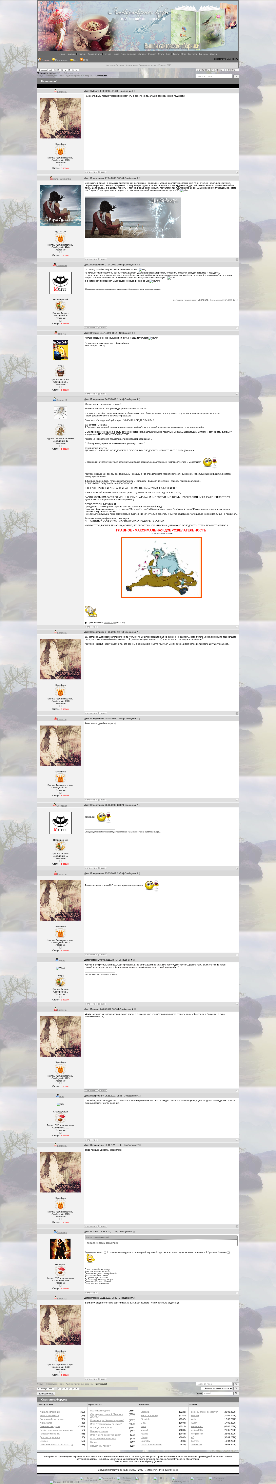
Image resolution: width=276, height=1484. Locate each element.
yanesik (145, 1430)
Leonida (195, 1415)
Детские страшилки (50, 1437)
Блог (168, 54)
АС (192, 1437)
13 (139, 1145)
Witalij (62, 960)
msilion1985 (197, 1430)
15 (134, 1298)
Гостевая (192, 54)
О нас (62, 54)
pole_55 (62, 334)
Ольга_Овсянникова (151, 1444)
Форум (176, 54)
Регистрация (61, 60)
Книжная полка (128, 54)
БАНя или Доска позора (52, 1419)
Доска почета (95, 54)
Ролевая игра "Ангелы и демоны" (107, 1420)
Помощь (81, 54)
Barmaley (62, 1232)
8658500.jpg (110, 622)
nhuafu (144, 1437)
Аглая (194, 1423)
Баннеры (203, 54)
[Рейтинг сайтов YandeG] (199, 1482)
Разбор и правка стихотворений (56, 1430)
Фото (183, 54)
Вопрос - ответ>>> (49, 1415)
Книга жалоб (101, 76)
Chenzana (61, 265)
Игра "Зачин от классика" (103, 1438)
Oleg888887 (197, 1433)
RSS (85, 60)
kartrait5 (195, 1441)
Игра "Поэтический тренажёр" (105, 1435)
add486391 (196, 1444)
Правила (71, 54)
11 (135, 1009)
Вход (75, 60)
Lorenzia (77, 73)
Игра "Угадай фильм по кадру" (106, 1424)
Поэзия (107, 54)
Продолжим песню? (50, 1433)
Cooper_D (61, 400)
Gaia (143, 1423)
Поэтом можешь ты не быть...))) (56, 1444)
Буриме (44, 1441)
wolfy (193, 1419)
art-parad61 (197, 1426)
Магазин (142, 54)
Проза (116, 54)
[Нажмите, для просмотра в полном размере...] (161, 597)
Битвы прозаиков (99, 1431)
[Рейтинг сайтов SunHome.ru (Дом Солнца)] (125, 1482)
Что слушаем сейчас (101, 1427)
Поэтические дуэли (50, 1426)
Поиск (161, 65)
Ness (143, 1426)
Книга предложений (50, 1412)
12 (139, 1095)
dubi (61, 1096)
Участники (131, 65)
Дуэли (161, 54)
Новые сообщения (114, 65)
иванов (144, 1433)
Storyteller (146, 1419)
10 (134, 960)
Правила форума (147, 65)
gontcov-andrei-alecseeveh (204, 1412)
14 (134, 1231)
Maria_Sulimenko (65, 73)
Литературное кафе (55, 76)
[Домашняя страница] (102, 172)
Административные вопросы (79, 76)
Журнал (152, 54)
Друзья (213, 54)
